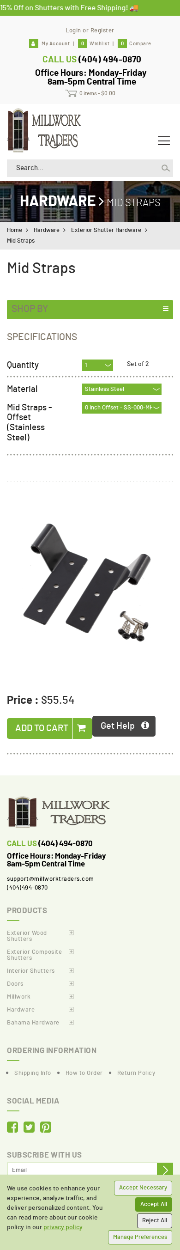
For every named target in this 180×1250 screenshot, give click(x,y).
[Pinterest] (45, 1128)
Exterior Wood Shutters (27, 936)
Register (102, 31)
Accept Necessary (143, 1188)
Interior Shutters (31, 971)
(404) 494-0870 (109, 59)
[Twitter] (29, 1128)
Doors (15, 984)
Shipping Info (32, 1073)
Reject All (154, 1221)
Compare (136, 43)
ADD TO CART (42, 728)
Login (73, 31)
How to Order (84, 1073)
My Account (55, 43)
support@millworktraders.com (50, 879)
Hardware (58, 201)
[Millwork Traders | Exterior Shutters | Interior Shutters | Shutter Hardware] (44, 129)
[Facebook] (12, 1128)
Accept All (153, 1204)
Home (14, 230)
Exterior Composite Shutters (34, 955)
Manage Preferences (140, 1237)
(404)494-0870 (27, 888)
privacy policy (62, 1227)
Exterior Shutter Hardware (106, 230)
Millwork (18, 997)
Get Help (118, 726)
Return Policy (136, 1073)
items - (97, 93)
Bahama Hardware (33, 1023)
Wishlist (95, 43)
